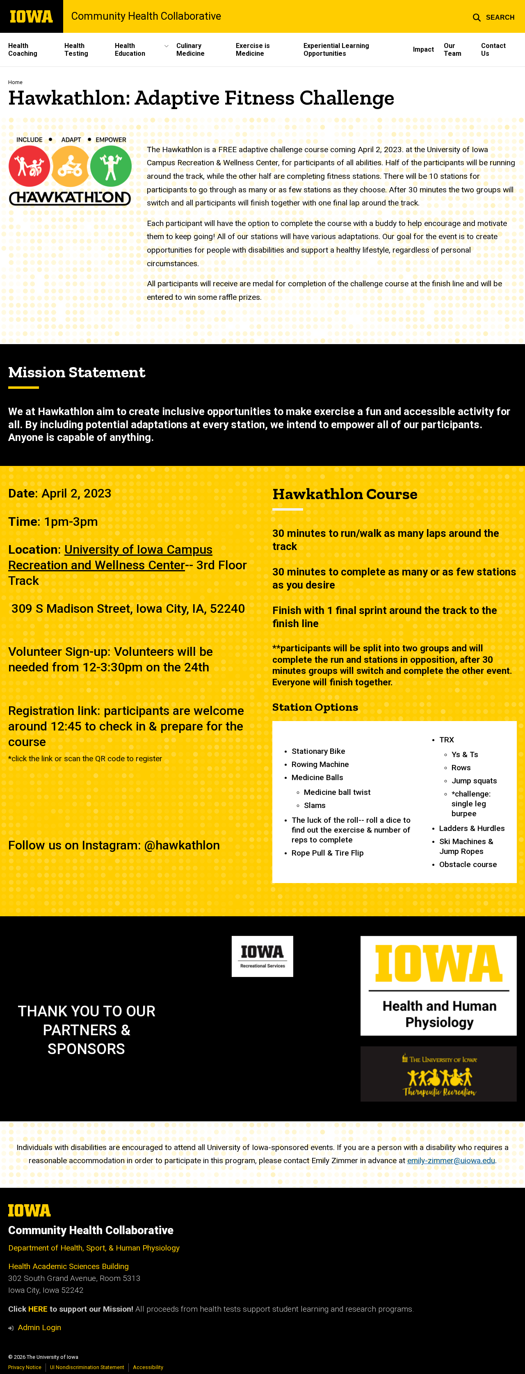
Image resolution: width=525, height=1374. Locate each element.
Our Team (452, 49)
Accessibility (148, 1367)
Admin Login (39, 1327)
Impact (423, 49)
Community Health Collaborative (146, 16)
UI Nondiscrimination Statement (87, 1367)
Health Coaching (22, 49)
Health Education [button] (130, 49)
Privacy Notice (24, 1367)
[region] (394, 802)
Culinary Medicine (190, 49)
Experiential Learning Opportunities (336, 49)
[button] (493, 16)
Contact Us (493, 49)
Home (15, 82)
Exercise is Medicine (253, 49)
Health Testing (76, 49)
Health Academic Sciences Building (68, 1266)
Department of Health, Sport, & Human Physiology (94, 1248)
